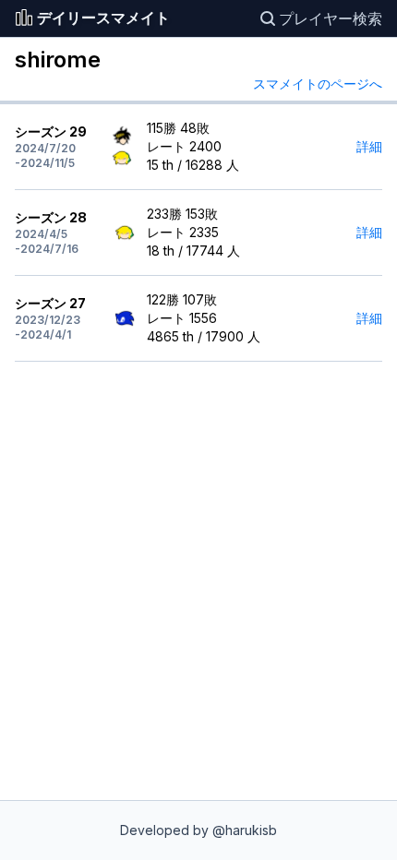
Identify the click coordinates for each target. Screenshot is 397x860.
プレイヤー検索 (330, 18)
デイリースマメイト (103, 18)
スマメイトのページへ (317, 83)
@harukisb (244, 830)
